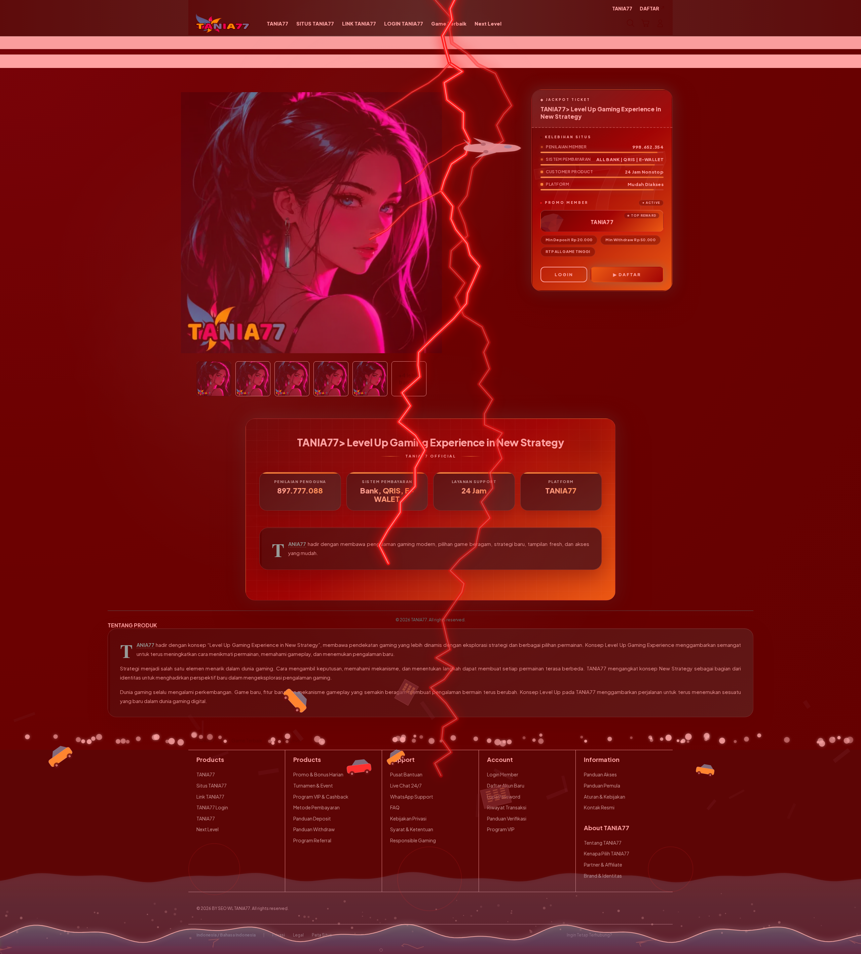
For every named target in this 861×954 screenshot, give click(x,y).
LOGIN (564, 274)
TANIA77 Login (212, 807)
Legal (298, 935)
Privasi (278, 935)
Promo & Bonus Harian (318, 774)
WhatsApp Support (411, 797)
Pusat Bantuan (406, 774)
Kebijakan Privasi (408, 818)
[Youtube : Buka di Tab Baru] (661, 935)
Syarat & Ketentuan (411, 829)
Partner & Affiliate (603, 864)
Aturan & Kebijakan (604, 797)
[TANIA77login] (223, 23)
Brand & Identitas (603, 876)
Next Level (207, 829)
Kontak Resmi (599, 807)
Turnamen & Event (313, 785)
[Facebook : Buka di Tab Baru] (621, 935)
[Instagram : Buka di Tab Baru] (647, 935)
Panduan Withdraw (314, 829)
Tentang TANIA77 (603, 843)
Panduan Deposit (312, 818)
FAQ (395, 807)
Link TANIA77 (210, 797)
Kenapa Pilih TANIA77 (606, 853)
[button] (645, 23)
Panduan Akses (600, 774)
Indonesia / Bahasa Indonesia (226, 935)
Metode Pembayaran (316, 807)
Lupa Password (503, 797)
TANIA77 (297, 544)
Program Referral (312, 840)
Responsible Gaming (413, 840)
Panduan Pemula (602, 785)
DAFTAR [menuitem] (649, 8)
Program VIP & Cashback (320, 797)
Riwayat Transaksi (506, 807)
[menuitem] (277, 24)
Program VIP (501, 829)
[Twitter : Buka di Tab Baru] (634, 935)
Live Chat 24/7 (406, 785)
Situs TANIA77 (211, 785)
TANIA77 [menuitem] (622, 8)
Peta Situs (322, 935)
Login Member (502, 774)
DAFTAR (630, 274)
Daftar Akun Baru (505, 785)
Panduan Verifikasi (506, 818)
